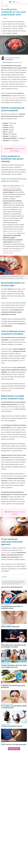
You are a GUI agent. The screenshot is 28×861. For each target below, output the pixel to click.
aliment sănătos (5, 552)
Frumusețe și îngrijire (7, 625)
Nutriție (6, 5)
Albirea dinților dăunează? (10, 626)
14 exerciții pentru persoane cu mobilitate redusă (12, 607)
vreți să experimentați (7, 409)
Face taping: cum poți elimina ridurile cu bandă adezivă (14, 707)
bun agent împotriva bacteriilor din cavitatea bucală (13, 251)
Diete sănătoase (5, 684)
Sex (2, 643)
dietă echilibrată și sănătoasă (9, 98)
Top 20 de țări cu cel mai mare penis (13, 744)
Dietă (2, 5)
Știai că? (3, 742)
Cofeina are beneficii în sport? (11, 726)
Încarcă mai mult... (14, 748)
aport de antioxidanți (16, 203)
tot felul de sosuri (6, 351)
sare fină (13, 427)
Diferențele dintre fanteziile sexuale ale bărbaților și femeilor (13, 646)
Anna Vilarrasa (9, 59)
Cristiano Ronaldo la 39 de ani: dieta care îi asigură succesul (13, 666)
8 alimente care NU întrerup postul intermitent (13, 686)
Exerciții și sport (5, 604)
